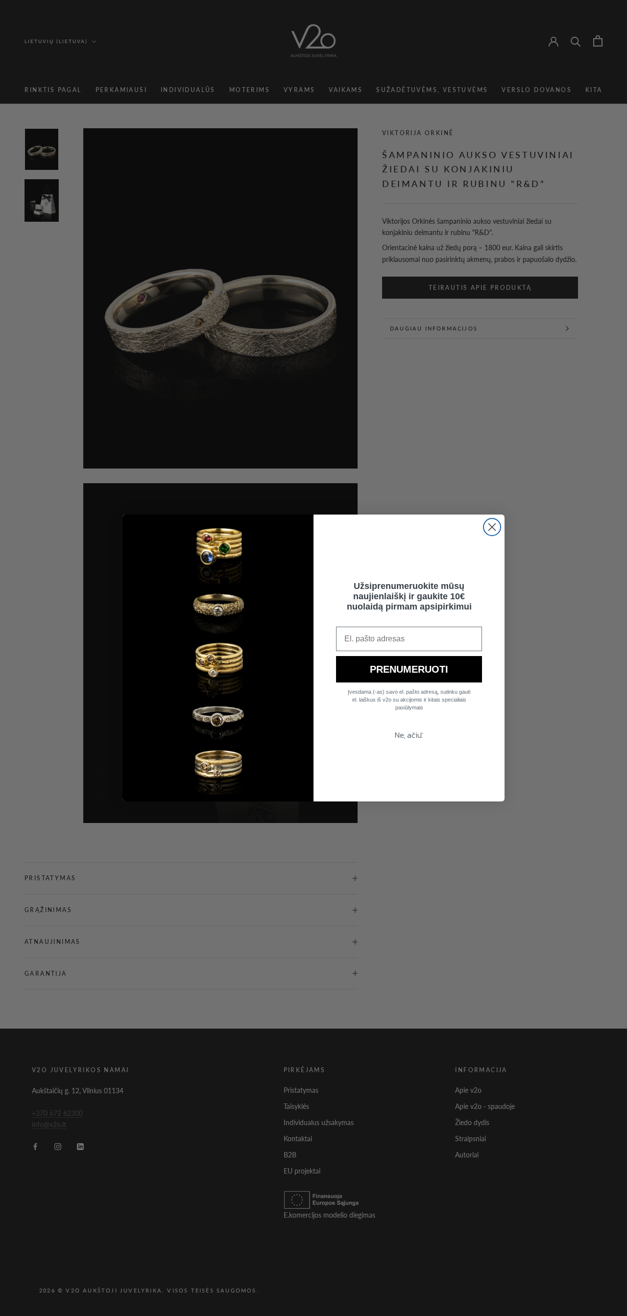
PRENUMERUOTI (409, 669)
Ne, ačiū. (409, 735)
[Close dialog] (492, 527)
